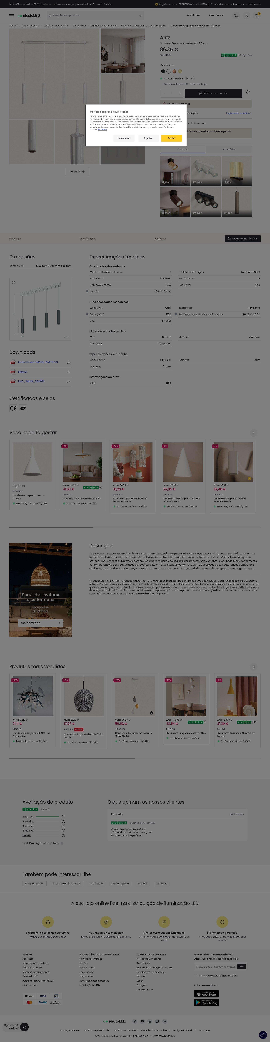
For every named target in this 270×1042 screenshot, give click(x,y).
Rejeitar (148, 138)
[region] (136, 125)
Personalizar (124, 138)
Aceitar (171, 138)
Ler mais (102, 129)
